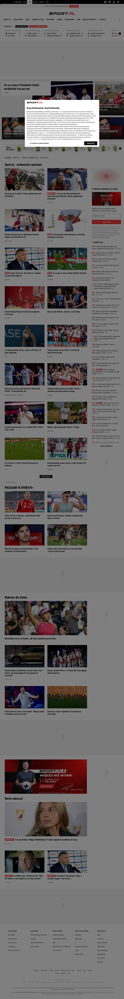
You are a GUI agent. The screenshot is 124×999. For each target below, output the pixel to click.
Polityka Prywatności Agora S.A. (72, 139)
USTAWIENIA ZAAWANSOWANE (39, 143)
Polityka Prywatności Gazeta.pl (51, 139)
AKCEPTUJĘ (90, 143)
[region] (62, 123)
